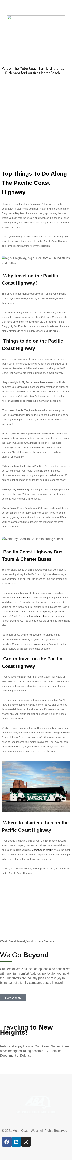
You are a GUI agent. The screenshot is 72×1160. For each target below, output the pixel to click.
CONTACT (61, 106)
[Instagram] (26, 1142)
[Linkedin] (16, 1142)
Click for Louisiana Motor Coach (32, 72)
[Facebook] (7, 1142)
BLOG (53, 110)
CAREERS (41, 106)
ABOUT (23, 106)
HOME (8, 106)
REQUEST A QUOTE (30, 110)
